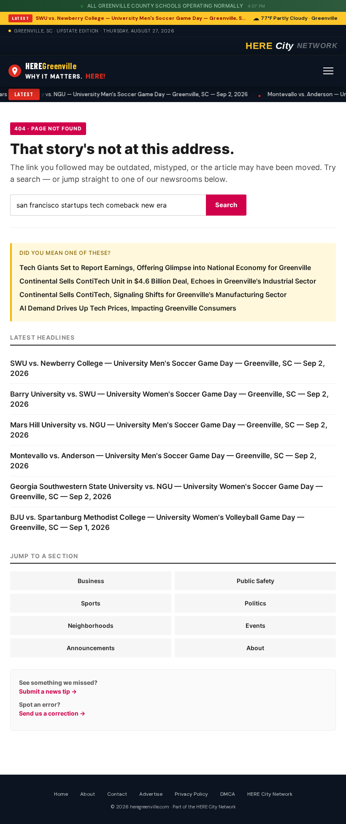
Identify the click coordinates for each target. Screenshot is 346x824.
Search (226, 205)
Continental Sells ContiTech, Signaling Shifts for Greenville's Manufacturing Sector (153, 294)
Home (61, 794)
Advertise (150, 794)
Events (255, 625)
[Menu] (328, 71)
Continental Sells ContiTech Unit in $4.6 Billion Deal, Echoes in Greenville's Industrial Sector (167, 281)
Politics (255, 603)
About (255, 647)
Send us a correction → (52, 713)
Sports (90, 603)
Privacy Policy (191, 794)
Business (91, 580)
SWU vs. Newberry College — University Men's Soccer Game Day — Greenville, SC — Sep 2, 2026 (142, 18)
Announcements (91, 647)
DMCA (227, 794)
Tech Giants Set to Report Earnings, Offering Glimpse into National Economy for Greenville (165, 267)
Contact (117, 794)
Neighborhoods (91, 625)
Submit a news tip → (48, 691)
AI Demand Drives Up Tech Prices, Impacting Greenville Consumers (127, 308)
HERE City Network (269, 794)
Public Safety (255, 580)
